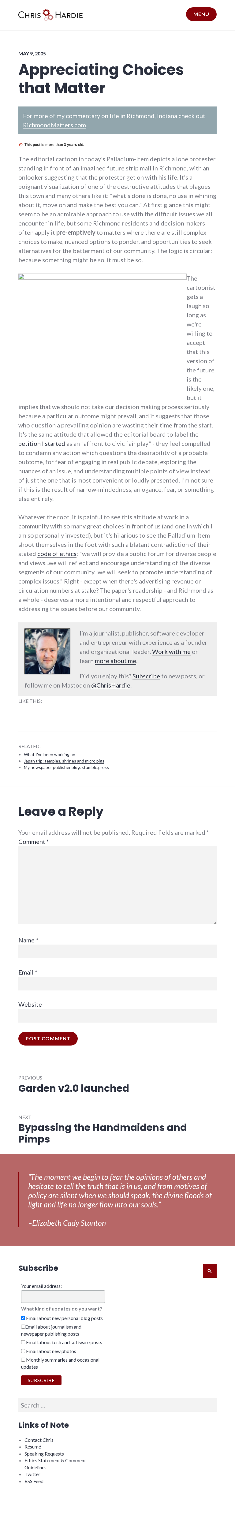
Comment (33, 841)
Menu (201, 14)
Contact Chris (39, 1440)
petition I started (41, 443)
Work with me (171, 651)
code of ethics (56, 553)
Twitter (32, 1474)
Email (27, 972)
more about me (115, 660)
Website (30, 1004)
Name (28, 940)
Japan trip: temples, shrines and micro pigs (64, 760)
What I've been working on (49, 754)
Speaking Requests (44, 1453)
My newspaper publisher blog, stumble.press (66, 767)
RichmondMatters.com (54, 125)
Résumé (32, 1446)
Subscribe (146, 676)
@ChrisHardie (110, 685)
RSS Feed (33, 1481)
